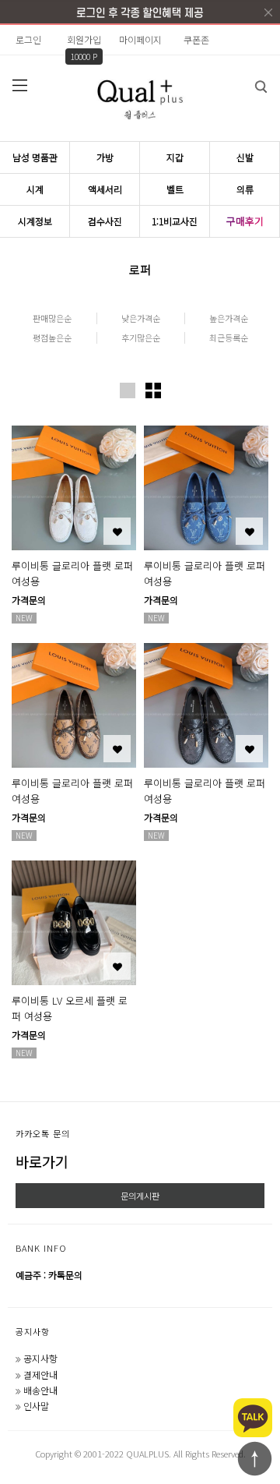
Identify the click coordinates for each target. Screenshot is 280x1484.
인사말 (36, 1405)
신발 (245, 157)
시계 (35, 189)
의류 (245, 189)
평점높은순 (52, 338)
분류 (19, 85)
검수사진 (105, 221)
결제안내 (40, 1374)
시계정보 (35, 221)
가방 (105, 157)
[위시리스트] (117, 531)
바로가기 (42, 1161)
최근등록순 (228, 338)
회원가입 (84, 39)
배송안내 (40, 1390)
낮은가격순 (140, 318)
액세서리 (105, 189)
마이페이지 (140, 39)
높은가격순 (228, 318)
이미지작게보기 (153, 390)
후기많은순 (140, 338)
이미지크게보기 (127, 390)
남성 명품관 (35, 157)
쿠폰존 (196, 39)
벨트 (175, 189)
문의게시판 (140, 1195)
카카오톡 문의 (43, 1133)
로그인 (28, 39)
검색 (260, 86)
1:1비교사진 (175, 221)
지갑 (175, 157)
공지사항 (33, 1331)
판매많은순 (52, 318)
